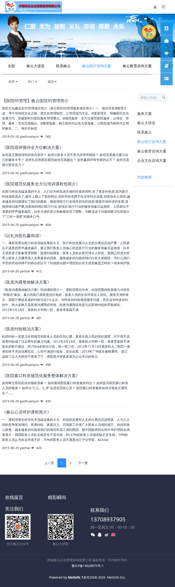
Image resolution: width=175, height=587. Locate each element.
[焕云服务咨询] (166, 29)
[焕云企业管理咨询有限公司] (33, 7)
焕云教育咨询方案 (137, 65)
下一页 (83, 463)
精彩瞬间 (57, 497)
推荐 (11, 81)
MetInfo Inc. (116, 577)
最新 (51, 81)
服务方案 (144, 113)
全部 (11, 65)
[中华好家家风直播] (166, 79)
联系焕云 (63, 65)
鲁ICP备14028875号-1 (88, 566)
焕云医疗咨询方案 (96, 65)
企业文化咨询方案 (151, 160)
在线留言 (14, 497)
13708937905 (108, 519)
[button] (9, 35)
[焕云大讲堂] (166, 41)
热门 (31, 81)
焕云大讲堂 (35, 65)
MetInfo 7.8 (77, 577)
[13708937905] (166, 66)
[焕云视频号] (166, 54)
